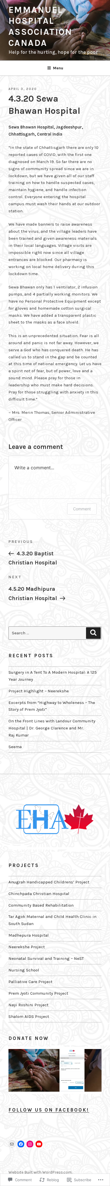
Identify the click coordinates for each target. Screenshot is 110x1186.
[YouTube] (39, 1144)
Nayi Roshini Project (28, 1004)
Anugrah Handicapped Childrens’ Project (48, 882)
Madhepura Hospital (28, 935)
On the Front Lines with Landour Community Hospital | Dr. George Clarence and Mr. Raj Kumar (51, 728)
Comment (82, 508)
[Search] (93, 633)
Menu (58, 68)
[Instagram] (30, 1144)
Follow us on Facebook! (48, 1110)
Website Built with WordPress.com (40, 1172)
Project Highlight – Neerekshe (38, 690)
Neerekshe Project (26, 946)
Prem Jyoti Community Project (38, 993)
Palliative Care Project (30, 981)
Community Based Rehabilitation (41, 905)
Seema (15, 746)
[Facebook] (20, 1144)
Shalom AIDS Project (28, 1016)
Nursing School (23, 970)
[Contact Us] (11, 1144)
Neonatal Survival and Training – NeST (46, 958)
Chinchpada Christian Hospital (38, 893)
